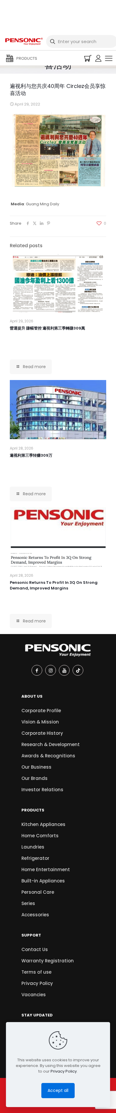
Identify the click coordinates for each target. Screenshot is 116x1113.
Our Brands (34, 778)
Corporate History (42, 733)
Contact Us (34, 949)
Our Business (36, 767)
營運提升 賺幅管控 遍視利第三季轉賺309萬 (47, 328)
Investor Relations (42, 789)
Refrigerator (35, 858)
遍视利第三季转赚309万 (31, 455)
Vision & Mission (40, 722)
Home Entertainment (45, 869)
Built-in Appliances (43, 881)
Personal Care (37, 892)
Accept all (58, 1090)
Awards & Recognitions (48, 756)
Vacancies (33, 994)
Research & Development (50, 744)
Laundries (32, 847)
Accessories (35, 915)
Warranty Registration (47, 961)
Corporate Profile (41, 710)
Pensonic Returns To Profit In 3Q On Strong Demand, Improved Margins (54, 585)
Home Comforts (40, 836)
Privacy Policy (37, 983)
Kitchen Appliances (43, 824)
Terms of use (36, 972)
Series (28, 903)
